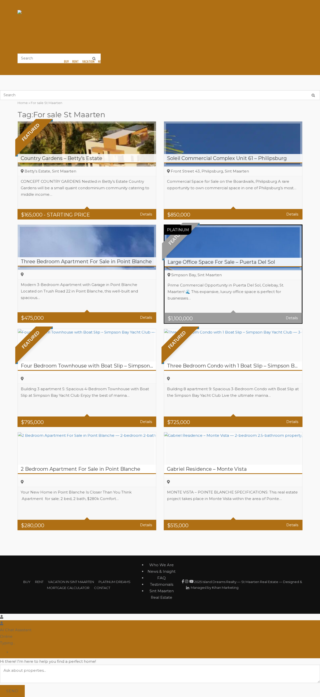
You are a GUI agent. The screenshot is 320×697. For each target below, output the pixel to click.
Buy (66, 62)
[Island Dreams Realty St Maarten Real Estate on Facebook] (183, 581)
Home (23, 103)
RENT (39, 582)
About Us (176, 62)
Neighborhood (108, 62)
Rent (75, 62)
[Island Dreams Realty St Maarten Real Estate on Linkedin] (187, 588)
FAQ (161, 578)
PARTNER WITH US (197, 62)
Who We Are (161, 564)
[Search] (313, 95)
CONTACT (102, 588)
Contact (161, 62)
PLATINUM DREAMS (114, 582)
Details (146, 214)
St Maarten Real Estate (259, 582)
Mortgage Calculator (136, 62)
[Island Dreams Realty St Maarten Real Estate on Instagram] (187, 581)
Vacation (88, 62)
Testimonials (161, 584)
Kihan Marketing (225, 588)
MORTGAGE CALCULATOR (68, 588)
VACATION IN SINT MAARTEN (71, 582)
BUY (26, 582)
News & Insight (223, 62)
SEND (12, 690)
